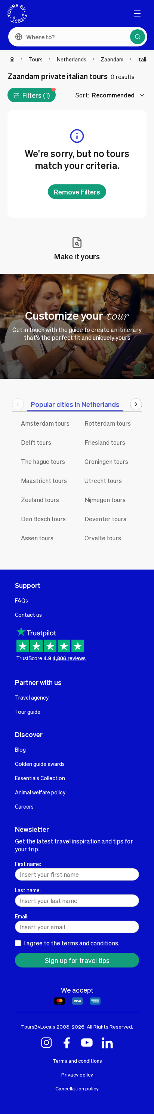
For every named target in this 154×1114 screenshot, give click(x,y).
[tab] (75, 404)
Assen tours (37, 538)
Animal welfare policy (40, 792)
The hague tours (43, 461)
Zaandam (112, 59)
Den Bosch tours (43, 519)
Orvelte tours (102, 538)
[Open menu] (137, 13)
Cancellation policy (77, 1088)
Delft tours (36, 442)
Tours (36, 59)
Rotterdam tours (107, 423)
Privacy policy (77, 1074)
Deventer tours (105, 519)
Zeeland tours (40, 500)
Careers (24, 806)
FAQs (21, 600)
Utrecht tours (103, 480)
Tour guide (27, 711)
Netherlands (71, 59)
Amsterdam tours (45, 423)
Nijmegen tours (105, 500)
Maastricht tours (44, 480)
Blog (20, 749)
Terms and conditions (77, 1060)
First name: (28, 863)
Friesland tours (104, 442)
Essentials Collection (40, 778)
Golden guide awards (40, 763)
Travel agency (32, 697)
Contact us (28, 614)
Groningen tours (106, 461)
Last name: (28, 890)
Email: (21, 916)
